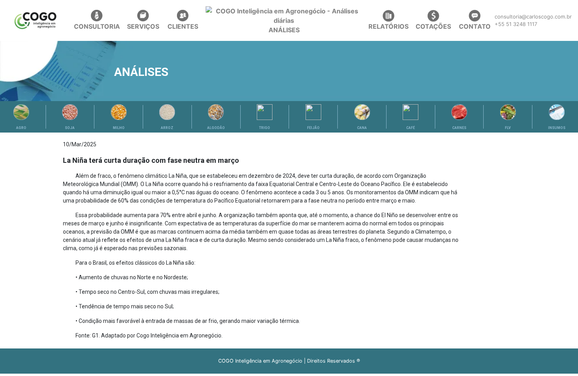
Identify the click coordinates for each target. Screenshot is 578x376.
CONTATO (475, 26)
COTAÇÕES (433, 26)
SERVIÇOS (143, 26)
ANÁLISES (284, 30)
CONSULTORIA (97, 26)
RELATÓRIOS (388, 26)
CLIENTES (183, 26)
